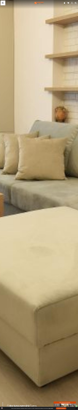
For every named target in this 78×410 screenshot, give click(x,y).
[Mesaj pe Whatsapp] (76, 406)
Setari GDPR (50, 408)
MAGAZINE (2, 404)
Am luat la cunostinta (61, 408)
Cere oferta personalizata (64, 402)
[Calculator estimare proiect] (64, 3)
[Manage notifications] (2, 408)
